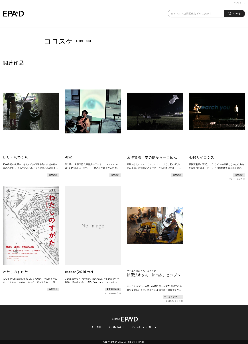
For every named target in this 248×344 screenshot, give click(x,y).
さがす (237, 13)
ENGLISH (238, 3)
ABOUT (97, 327)
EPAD (120, 341)
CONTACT (116, 327)
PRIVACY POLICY (144, 327)
